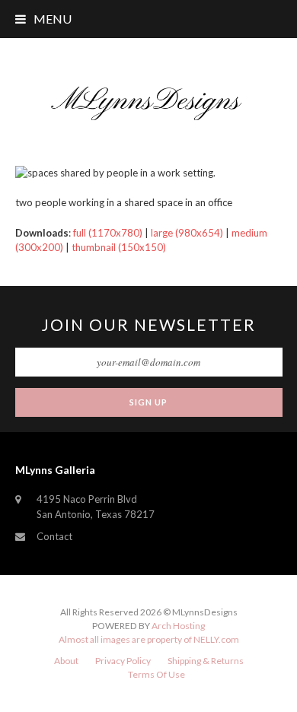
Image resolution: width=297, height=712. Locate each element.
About (66, 660)
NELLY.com (216, 639)
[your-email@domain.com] (149, 362)
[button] (43, 18)
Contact (54, 536)
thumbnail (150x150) (119, 247)
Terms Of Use (156, 674)
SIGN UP (148, 402)
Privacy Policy (123, 660)
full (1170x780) (107, 233)
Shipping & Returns (206, 660)
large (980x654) (187, 233)
